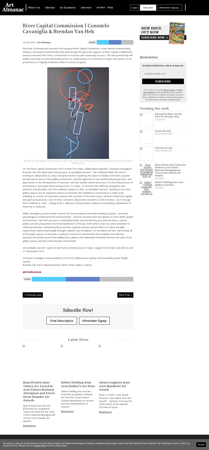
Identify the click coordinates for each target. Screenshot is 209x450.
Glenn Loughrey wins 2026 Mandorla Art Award (114, 386)
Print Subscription (61, 320)
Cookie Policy (40, 445)
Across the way (163, 131)
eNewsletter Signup (170, 7)
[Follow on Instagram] (197, 7)
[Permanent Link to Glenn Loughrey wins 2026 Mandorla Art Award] (116, 362)
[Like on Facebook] (193, 7)
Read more (29, 426)
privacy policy (169, 90)
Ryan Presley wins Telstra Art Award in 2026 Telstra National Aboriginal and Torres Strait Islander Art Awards (39, 391)
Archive (101, 7)
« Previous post (32, 294)
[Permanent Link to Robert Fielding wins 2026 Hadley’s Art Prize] (78, 362)
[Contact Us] (201, 7)
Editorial (50, 8)
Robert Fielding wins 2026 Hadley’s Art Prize (78, 384)
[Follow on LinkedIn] (189, 7)
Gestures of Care (163, 148)
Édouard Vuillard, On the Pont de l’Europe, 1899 (168, 115)
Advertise (86, 8)
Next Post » (125, 294)
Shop (110, 7)
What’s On (34, 8)
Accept (201, 444)
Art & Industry (68, 8)
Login (134, 7)
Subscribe (148, 7)
